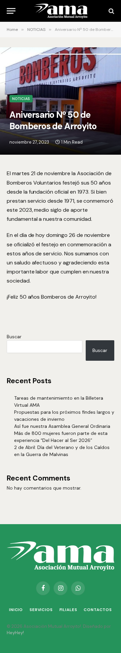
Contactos (98, 609)
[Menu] (11, 10)
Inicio (16, 609)
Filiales (68, 609)
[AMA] (60, 11)
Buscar (14, 337)
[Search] (110, 10)
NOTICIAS (21, 98)
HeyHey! (15, 633)
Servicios (41, 609)
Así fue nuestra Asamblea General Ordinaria (62, 426)
